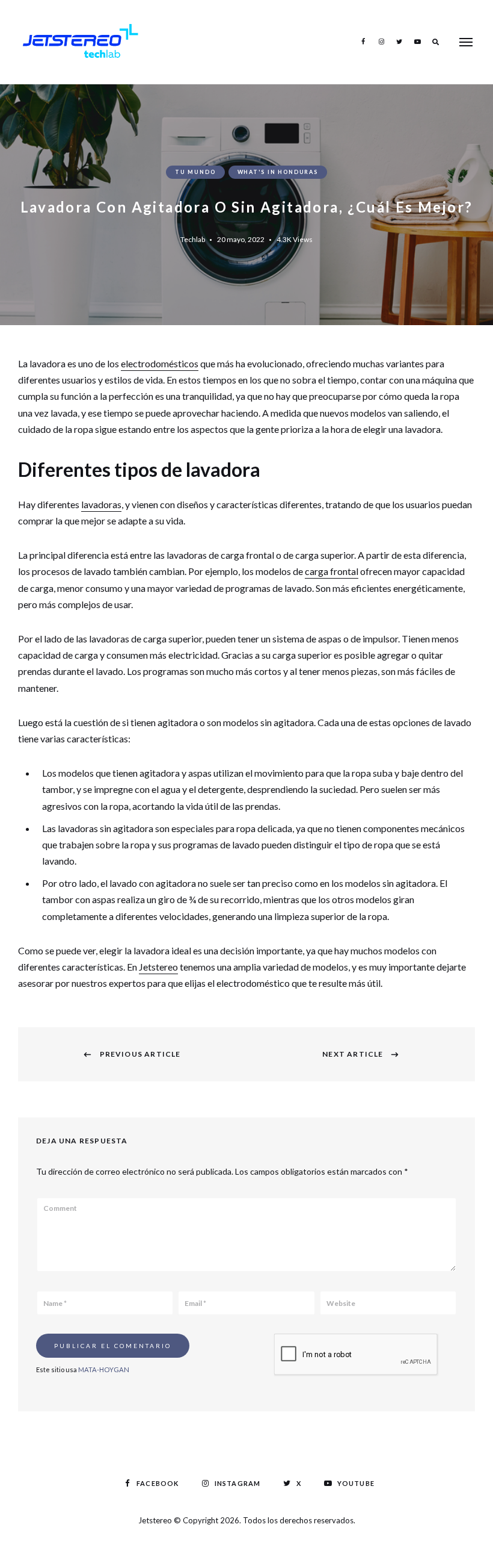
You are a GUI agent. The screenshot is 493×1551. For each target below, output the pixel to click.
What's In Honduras (277, 172)
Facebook (363, 42)
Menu (466, 42)
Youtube (417, 42)
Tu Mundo (195, 172)
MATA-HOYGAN (103, 1369)
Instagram (381, 42)
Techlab (192, 239)
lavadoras (101, 504)
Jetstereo (158, 966)
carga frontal (331, 571)
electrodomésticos (159, 363)
